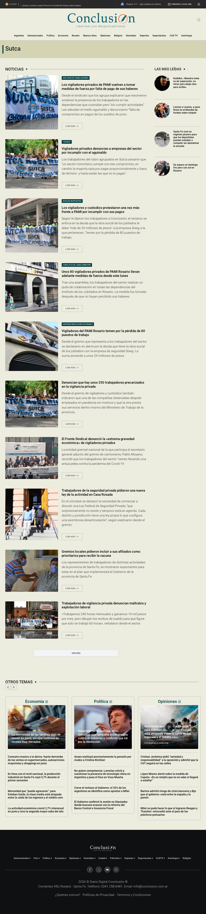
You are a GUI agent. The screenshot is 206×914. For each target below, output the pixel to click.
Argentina (19, 35)
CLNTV (159, 858)
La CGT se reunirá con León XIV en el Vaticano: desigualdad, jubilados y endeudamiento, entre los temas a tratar (169, 760)
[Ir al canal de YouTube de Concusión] (107, 869)
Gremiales (131, 35)
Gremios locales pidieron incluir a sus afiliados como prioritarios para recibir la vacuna (101, 553)
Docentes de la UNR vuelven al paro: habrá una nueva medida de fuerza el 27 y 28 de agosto (169, 806)
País (36, 858)
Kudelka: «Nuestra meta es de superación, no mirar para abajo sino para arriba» (186, 83)
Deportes (144, 35)
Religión (118, 35)
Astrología (186, 35)
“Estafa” (67, 142)
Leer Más (70, 126)
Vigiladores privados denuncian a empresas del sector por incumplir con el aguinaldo (102, 150)
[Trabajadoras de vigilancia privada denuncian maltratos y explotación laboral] (31, 620)
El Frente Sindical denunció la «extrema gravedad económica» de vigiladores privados (98, 441)
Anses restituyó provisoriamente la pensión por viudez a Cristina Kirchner (36, 758)
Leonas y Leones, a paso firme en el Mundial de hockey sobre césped (186, 110)
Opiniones (105, 35)
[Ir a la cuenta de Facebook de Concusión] (90, 869)
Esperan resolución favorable (78, 324)
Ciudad (101, 858)
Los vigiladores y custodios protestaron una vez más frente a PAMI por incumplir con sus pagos (100, 210)
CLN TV (174, 35)
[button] (8, 687)
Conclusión (116, 882)
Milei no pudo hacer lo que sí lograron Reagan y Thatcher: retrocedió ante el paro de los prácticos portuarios (102, 811)
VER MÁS (76, 653)
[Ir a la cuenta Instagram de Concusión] (116, 869)
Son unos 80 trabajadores (75, 78)
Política (50, 35)
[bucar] (199, 19)
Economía (63, 35)
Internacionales (35, 35)
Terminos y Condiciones (134, 895)
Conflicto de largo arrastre (77, 265)
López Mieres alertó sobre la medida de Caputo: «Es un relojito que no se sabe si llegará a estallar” (103, 777)
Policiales (115, 858)
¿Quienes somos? (67, 895)
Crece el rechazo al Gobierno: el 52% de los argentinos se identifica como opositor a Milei (35, 789)
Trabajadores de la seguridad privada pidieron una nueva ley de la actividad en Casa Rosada (103, 492)
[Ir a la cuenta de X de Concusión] (98, 869)
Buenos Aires (90, 35)
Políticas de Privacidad (98, 895)
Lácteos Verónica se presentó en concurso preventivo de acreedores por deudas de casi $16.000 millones (168, 738)
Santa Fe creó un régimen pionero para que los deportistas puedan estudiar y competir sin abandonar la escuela (186, 138)
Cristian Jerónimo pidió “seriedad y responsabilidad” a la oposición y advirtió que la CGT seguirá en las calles (103, 760)
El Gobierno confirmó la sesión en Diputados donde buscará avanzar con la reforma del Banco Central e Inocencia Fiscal (34, 805)
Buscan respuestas (72, 201)
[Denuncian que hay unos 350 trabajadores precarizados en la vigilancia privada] (31, 404)
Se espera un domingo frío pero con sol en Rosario (185, 167)
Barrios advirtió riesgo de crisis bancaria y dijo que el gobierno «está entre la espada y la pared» (102, 794)
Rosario (76, 35)
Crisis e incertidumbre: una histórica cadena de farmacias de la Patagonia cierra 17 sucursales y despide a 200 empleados (169, 791)
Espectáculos (159, 35)
